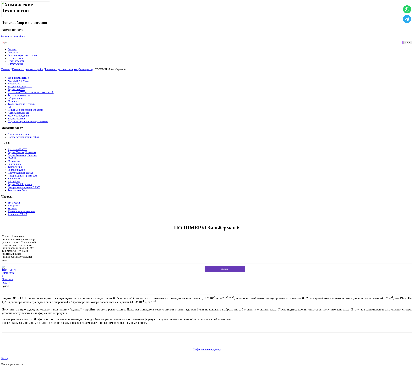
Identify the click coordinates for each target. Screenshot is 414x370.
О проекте (13, 52)
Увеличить (7, 279)
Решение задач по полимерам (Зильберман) (69, 69)
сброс (22, 36)
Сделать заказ (15, 63)
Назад (4, 358)
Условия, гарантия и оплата (23, 55)
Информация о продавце (207, 349)
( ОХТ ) (6, 283)
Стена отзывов (16, 58)
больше (5, 36)
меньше (14, 36)
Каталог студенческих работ (27, 69)
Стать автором (16, 61)
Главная (12, 49)
